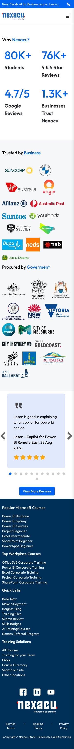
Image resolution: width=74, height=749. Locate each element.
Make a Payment (14, 604)
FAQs (6, 660)
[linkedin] (37, 692)
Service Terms (10, 726)
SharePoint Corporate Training (24, 582)
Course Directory (14, 665)
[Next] (70, 436)
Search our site (13, 670)
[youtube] (50, 692)
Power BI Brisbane (15, 516)
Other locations (13, 675)
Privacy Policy (64, 726)
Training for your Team (18, 655)
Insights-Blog (11, 609)
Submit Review (13, 619)
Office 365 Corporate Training (24, 562)
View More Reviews (37, 491)
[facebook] (23, 692)
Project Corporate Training (21, 577)
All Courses (10, 650)
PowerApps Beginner (17, 546)
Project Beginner (14, 531)
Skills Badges (11, 624)
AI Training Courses (16, 629)
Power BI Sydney (14, 521)
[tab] (10, 473)
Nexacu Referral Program (20, 634)
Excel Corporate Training (20, 572)
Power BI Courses (15, 526)
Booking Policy (38, 726)
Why (16, 39)
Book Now (9, 599)
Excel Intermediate (16, 536)
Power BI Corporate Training (23, 567)
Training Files (11, 614)
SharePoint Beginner (17, 541)
